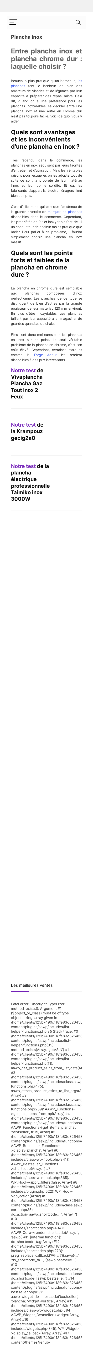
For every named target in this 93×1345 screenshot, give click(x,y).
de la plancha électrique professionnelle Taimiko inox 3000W (30, 482)
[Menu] (13, 22)
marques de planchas (65, 212)
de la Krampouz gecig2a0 (27, 431)
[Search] (78, 22)
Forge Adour (45, 355)
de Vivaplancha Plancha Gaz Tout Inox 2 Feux (27, 383)
